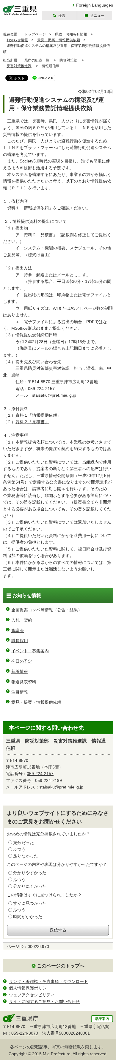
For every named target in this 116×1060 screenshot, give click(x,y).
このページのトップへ (60, 965)
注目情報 (19, 692)
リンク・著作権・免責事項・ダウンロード (48, 981)
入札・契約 (21, 620)
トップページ (35, 34)
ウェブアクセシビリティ (32, 994)
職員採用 (19, 640)
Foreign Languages (94, 5)
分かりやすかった (29, 872)
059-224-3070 (24, 1033)
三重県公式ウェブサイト (20, 10)
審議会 (17, 630)
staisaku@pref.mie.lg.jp (54, 395)
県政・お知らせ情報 (71, 34)
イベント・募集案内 (30, 650)
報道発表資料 (23, 681)
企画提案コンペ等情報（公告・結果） (46, 610)
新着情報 (19, 671)
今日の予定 (21, 661)
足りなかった (25, 856)
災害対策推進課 (19, 66)
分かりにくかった (29, 886)
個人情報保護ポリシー (30, 988)
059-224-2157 (40, 773)
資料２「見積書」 (32, 421)
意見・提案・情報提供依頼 (58, 40)
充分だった (23, 842)
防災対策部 (68, 60)
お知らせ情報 (17, 40)
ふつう (19, 849)
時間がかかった (27, 916)
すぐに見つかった (29, 903)
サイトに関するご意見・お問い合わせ (44, 1001)
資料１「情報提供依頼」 (38, 415)
